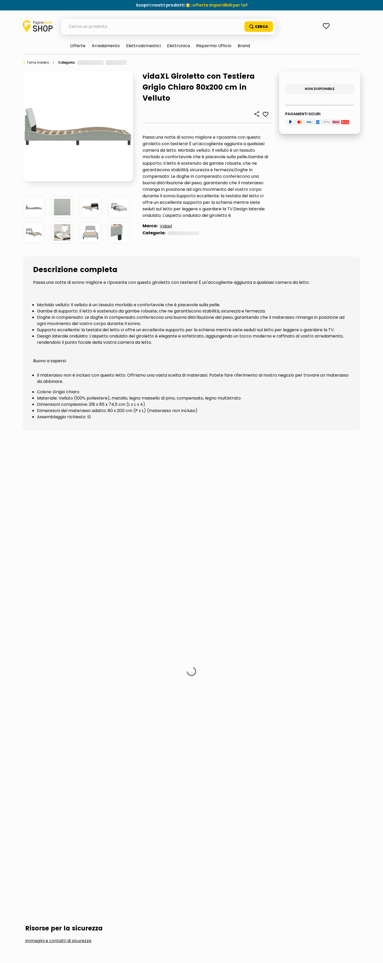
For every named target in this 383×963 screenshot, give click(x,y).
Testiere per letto (155, 513)
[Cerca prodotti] (258, 26)
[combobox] (168, 26)
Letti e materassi (145, 62)
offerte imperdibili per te (219, 5)
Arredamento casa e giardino (101, 62)
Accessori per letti (54, 513)
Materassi (105, 513)
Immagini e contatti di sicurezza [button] (58, 474)
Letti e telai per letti (178, 62)
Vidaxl (166, 226)
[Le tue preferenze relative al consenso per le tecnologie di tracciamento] (374, 954)
